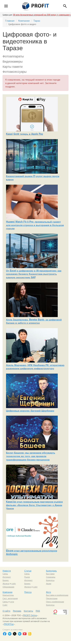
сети (12, 601)
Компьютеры (8, 595)
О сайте (6, 610)
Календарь (51, 570)
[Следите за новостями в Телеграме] (10, 634)
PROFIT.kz (9, 624)
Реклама (17, 610)
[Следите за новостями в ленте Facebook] (5, 634)
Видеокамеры (13, 61)
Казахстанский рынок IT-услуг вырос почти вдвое (32, 177)
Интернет (7, 576)
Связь (5, 573)
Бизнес (6, 580)
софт (13, 583)
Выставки (50, 573)
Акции (48, 583)
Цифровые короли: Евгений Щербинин (30, 410)
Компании (24, 20)
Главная (9, 20)
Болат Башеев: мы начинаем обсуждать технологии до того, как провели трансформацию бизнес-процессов (30, 456)
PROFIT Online (30, 615)
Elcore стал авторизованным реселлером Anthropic (31, 552)
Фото (48, 591)
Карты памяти (13, 66)
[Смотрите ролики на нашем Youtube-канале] (25, 634)
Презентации (51, 598)
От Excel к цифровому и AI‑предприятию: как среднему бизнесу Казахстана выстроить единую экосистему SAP (33, 274)
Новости (7, 570)
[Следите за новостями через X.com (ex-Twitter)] (15, 634)
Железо (6, 583)
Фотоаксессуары (15, 71)
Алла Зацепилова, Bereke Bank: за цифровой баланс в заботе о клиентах (34, 321)
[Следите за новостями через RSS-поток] (30, 634)
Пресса (28, 591)
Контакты (28, 610)
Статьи (27, 570)
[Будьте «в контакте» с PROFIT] (20, 634)
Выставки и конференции (57, 595)
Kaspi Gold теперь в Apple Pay (24, 134)
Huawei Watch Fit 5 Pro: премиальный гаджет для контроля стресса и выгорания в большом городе (35, 225)
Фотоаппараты (13, 56)
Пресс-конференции (55, 601)
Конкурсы (50, 580)
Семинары (50, 576)
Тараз (36, 20)
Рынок (27, 576)
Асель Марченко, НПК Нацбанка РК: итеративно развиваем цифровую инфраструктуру (35, 366)
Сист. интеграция (10, 598)
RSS (38, 610)
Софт (5, 604)
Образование (8, 586)
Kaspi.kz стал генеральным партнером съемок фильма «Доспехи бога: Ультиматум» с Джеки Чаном (34, 505)
